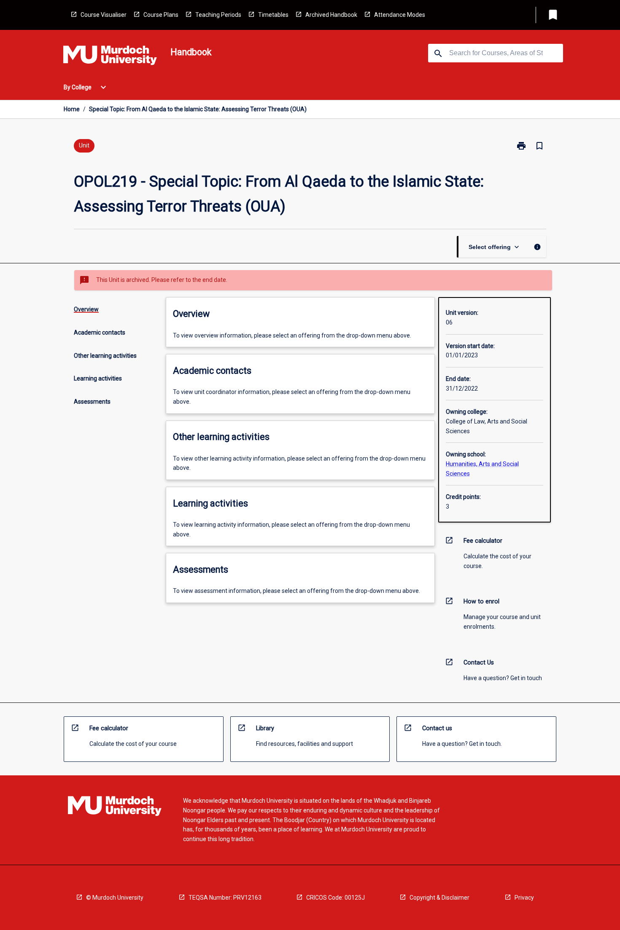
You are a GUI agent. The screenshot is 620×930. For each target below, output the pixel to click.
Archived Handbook (331, 14)
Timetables (273, 14)
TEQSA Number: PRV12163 (225, 897)
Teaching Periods (218, 14)
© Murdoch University (114, 897)
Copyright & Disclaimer (439, 897)
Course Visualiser (104, 14)
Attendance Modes (399, 14)
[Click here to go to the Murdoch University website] (110, 57)
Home (72, 109)
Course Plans (160, 14)
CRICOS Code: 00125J (335, 897)
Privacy (524, 897)
